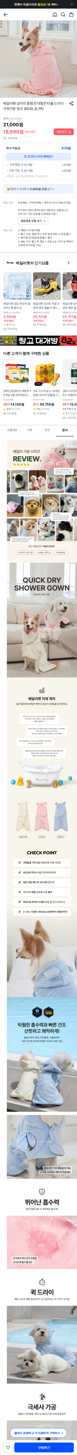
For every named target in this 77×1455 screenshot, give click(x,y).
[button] (36, 4)
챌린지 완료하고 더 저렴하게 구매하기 (37, 1433)
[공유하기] (71, 103)
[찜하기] (27, 296)
